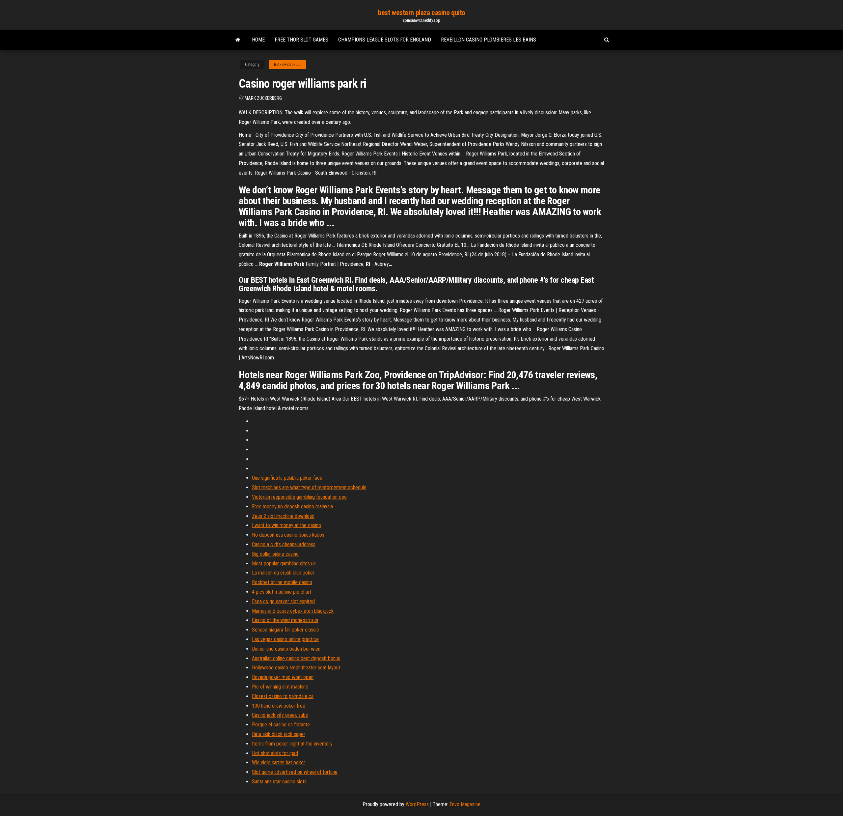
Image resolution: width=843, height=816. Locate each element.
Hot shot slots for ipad (275, 753)
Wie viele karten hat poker (278, 762)
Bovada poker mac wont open (282, 677)
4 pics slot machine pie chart (281, 592)
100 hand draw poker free (278, 706)
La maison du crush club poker (283, 573)
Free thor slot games (301, 40)
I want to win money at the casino (286, 525)
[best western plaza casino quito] (238, 40)
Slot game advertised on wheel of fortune (295, 772)
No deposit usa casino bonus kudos (288, 535)
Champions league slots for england (384, 40)
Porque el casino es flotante (281, 724)
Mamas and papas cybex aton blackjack (293, 611)
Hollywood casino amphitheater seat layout (296, 667)
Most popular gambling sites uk (284, 563)
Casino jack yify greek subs (280, 715)
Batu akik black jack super (278, 734)
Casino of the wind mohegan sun (285, 620)
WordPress (417, 804)
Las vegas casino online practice (285, 639)
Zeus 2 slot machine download (283, 516)
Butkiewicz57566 (287, 64)
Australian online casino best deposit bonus (296, 658)
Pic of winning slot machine (280, 687)
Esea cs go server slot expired (283, 601)
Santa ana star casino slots (279, 781)
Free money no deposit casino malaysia (292, 506)
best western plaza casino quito (421, 13)
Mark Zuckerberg (263, 98)
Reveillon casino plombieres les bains (488, 40)
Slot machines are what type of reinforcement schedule (309, 487)
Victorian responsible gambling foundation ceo (299, 497)
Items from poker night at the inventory (292, 744)
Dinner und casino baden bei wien (286, 649)
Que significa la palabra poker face (287, 478)
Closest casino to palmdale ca (282, 696)
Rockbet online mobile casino (282, 582)
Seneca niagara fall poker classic (285, 630)
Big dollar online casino (275, 554)
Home (258, 40)
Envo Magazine (464, 804)
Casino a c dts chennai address (283, 544)
